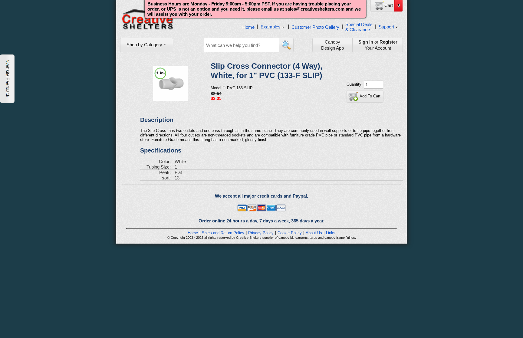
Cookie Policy (290, 233)
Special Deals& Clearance (359, 27)
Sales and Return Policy (223, 233)
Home (248, 27)
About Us (314, 233)
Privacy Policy (261, 233)
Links (330, 233)
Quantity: (355, 84)
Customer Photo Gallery (315, 27)
